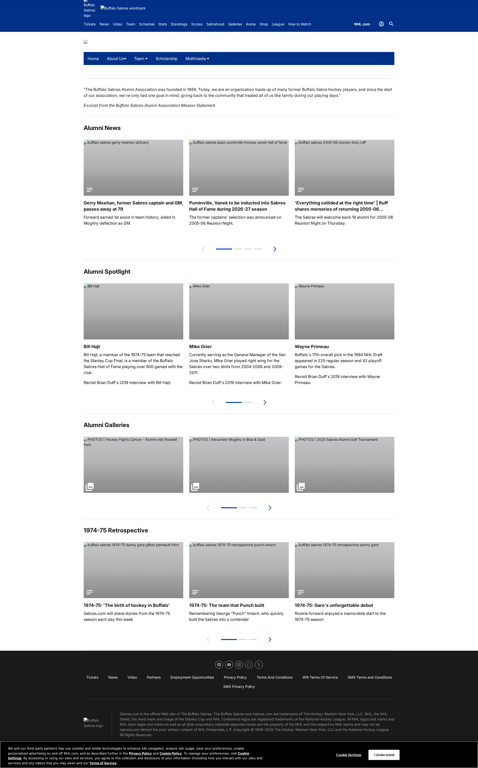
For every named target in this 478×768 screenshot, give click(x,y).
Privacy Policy (140, 753)
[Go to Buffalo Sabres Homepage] (123, 8)
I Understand (384, 755)
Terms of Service (103, 763)
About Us (115, 58)
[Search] (391, 24)
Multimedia (196, 58)
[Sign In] (381, 24)
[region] (239, 754)
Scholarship (167, 58)
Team (139, 58)
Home (93, 58)
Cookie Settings (348, 755)
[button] (224, 249)
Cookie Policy (171, 753)
